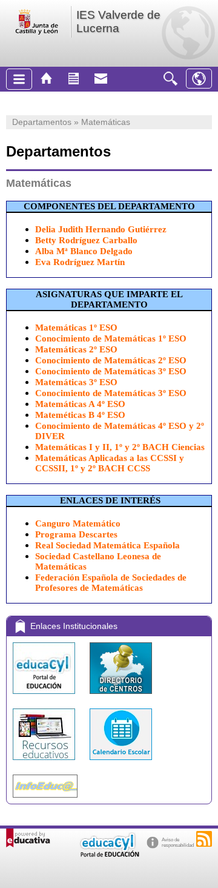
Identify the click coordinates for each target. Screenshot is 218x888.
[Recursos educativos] (45, 763)
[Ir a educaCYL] (109, 854)
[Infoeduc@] (45, 800)
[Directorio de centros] (121, 696)
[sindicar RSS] (204, 839)
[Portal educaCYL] (45, 696)
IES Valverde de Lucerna (118, 21)
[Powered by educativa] (28, 838)
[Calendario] (121, 763)
